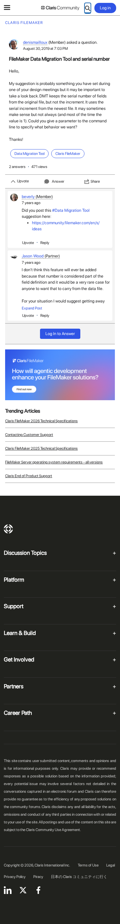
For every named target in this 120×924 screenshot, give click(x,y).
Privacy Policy (15, 876)
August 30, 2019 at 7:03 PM (45, 48)
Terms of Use (88, 865)
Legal (110, 865)
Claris (8, 528)
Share (95, 181)
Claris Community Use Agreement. (53, 830)
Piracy (38, 876)
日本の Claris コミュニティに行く (79, 876)
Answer (58, 181)
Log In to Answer (60, 333)
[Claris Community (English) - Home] (60, 8)
